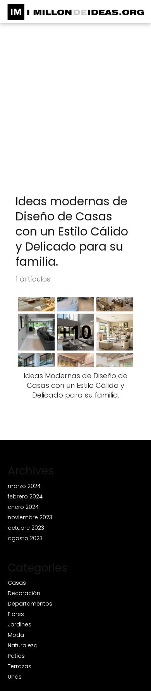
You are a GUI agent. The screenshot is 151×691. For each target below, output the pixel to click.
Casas (17, 583)
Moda (16, 635)
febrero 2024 (25, 496)
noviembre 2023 (30, 517)
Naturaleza (23, 645)
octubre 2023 (26, 528)
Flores (16, 614)
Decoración (24, 593)
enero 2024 (23, 507)
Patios (16, 656)
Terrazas (19, 666)
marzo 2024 (24, 486)
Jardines (19, 624)
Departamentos (30, 603)
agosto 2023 (25, 538)
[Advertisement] (75, 114)
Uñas (15, 677)
